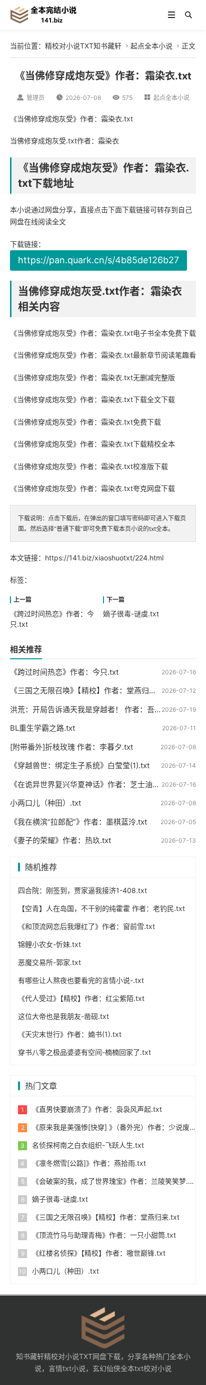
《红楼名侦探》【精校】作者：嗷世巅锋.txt (99, 1253)
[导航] (171, 15)
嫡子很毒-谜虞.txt (131, 613)
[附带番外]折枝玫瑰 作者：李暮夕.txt (71, 747)
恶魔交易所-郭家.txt (49, 962)
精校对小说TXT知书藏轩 (83, 45)
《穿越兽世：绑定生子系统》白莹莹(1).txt (80, 765)
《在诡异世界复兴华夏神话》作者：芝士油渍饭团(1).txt (102, 784)
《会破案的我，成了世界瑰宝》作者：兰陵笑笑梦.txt (114, 1181)
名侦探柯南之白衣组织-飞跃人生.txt (88, 1145)
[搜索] (188, 15)
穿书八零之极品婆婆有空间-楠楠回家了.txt (84, 1052)
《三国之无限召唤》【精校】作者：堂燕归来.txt (89, 690)
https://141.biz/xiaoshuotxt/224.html (104, 557)
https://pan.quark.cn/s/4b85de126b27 (98, 260)
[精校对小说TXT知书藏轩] (43, 14)
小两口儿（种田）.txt (45, 803)
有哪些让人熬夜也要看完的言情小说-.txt (81, 980)
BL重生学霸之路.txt (42, 728)
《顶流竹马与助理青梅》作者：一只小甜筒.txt (104, 1235)
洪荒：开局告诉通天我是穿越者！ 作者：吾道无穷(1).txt (103, 709)
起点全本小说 (151, 45)
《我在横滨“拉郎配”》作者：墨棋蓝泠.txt (78, 822)
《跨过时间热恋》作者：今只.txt (64, 672)
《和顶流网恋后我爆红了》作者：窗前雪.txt (86, 926)
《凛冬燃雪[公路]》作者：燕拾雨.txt (89, 1163)
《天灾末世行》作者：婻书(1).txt (70, 1034)
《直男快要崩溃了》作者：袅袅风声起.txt (97, 1109)
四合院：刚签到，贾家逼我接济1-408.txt (82, 890)
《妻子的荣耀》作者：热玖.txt (60, 840)
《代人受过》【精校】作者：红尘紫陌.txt (81, 998)
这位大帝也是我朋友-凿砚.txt (63, 1016)
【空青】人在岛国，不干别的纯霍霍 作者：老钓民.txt (101, 908)
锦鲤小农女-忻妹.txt (49, 944)
